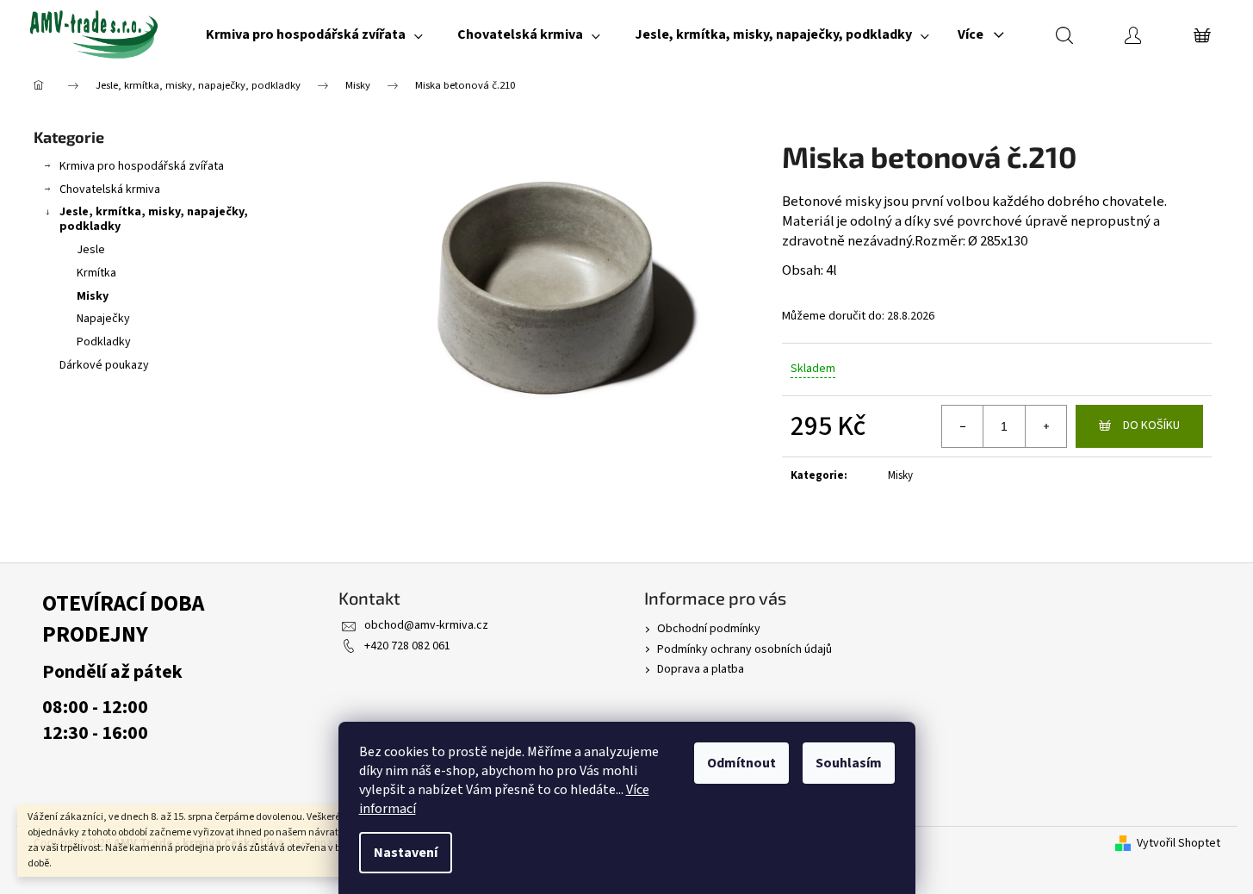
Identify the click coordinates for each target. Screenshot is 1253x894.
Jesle (91, 249)
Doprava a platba (700, 669)
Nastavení (405, 852)
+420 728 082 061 (407, 646)
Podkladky (104, 342)
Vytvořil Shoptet (1178, 843)
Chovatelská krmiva (109, 189)
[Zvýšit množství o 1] (1045, 426)
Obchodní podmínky (708, 628)
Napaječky (103, 318)
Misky (93, 296)
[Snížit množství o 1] (962, 426)
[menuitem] (314, 34)
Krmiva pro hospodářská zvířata (141, 166)
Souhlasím (849, 763)
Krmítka (96, 273)
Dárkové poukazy (104, 365)
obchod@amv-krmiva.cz (426, 625)
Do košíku (1151, 425)
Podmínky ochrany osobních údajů (744, 649)
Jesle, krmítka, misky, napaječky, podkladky (153, 219)
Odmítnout (741, 763)
